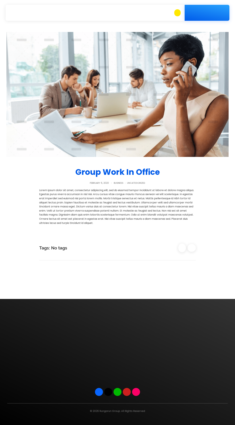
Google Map (192, 359)
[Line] (117, 392)
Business (118, 183)
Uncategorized (136, 183)
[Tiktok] (108, 392)
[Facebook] (99, 392)
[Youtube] (127, 392)
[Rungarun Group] (20, 13)
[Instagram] (136, 392)
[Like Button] (182, 247)
